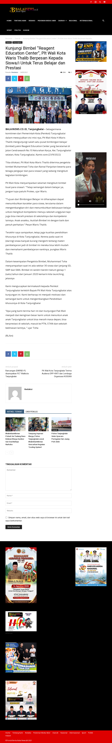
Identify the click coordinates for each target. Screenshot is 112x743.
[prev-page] (7, 452)
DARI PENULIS (32, 412)
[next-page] (11, 452)
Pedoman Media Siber (47, 21)
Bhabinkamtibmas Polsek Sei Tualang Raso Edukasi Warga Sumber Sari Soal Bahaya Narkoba (15, 438)
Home (9, 21)
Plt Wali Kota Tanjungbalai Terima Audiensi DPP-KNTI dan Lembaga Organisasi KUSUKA (57, 373)
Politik (17, 30)
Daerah (61, 21)
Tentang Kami (20, 21)
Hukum (26, 30)
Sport (9, 30)
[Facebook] (91, 2)
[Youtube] (104, 2)
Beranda (8, 38)
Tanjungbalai (17, 42)
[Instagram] (95, 2)
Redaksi (32, 21)
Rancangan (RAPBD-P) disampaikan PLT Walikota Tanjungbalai (17, 373)
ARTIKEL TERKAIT (14, 412)
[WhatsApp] (27, 78)
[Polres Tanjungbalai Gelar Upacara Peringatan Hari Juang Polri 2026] (61, 424)
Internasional (86, 21)
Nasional (73, 21)
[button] (103, 20)
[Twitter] (100, 2)
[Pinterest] (20, 78)
